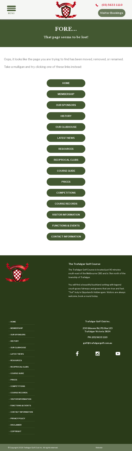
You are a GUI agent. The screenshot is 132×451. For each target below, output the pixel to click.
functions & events (66, 225)
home (66, 83)
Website (99, 447)
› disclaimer (15, 425)
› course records (18, 393)
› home (12, 322)
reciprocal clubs (66, 159)
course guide (66, 170)
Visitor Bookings (111, 13)
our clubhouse (66, 127)
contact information (66, 236)
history (66, 116)
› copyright (15, 431)
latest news (66, 138)
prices (66, 181)
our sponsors (66, 105)
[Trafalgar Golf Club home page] (17, 281)
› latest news (16, 354)
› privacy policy (17, 418)
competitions (66, 192)
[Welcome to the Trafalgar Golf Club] (66, 17)
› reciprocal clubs (19, 367)
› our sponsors (17, 334)
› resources (15, 360)
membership (66, 94)
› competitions (17, 386)
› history (14, 341)
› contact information (21, 412)
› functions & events (20, 405)
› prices (13, 380)
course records (66, 203)
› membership (16, 328)
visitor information (66, 214)
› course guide (16, 373)
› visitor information (20, 399)
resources (66, 148)
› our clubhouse (17, 347)
